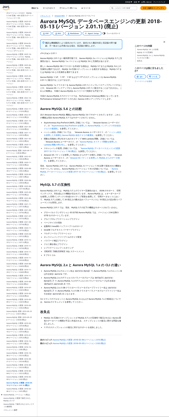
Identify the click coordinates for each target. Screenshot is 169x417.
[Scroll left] (29, 8)
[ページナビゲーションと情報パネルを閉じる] (164, 42)
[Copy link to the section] (38, 109)
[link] (82, 16)
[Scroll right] (92, 8)
